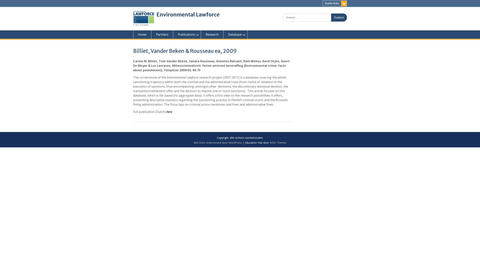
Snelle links (332, 3)
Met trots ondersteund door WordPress (218, 142)
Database (235, 34)
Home (142, 34)
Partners (162, 34)
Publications (186, 34)
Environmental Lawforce (188, 14)
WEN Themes (278, 142)
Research (212, 34)
